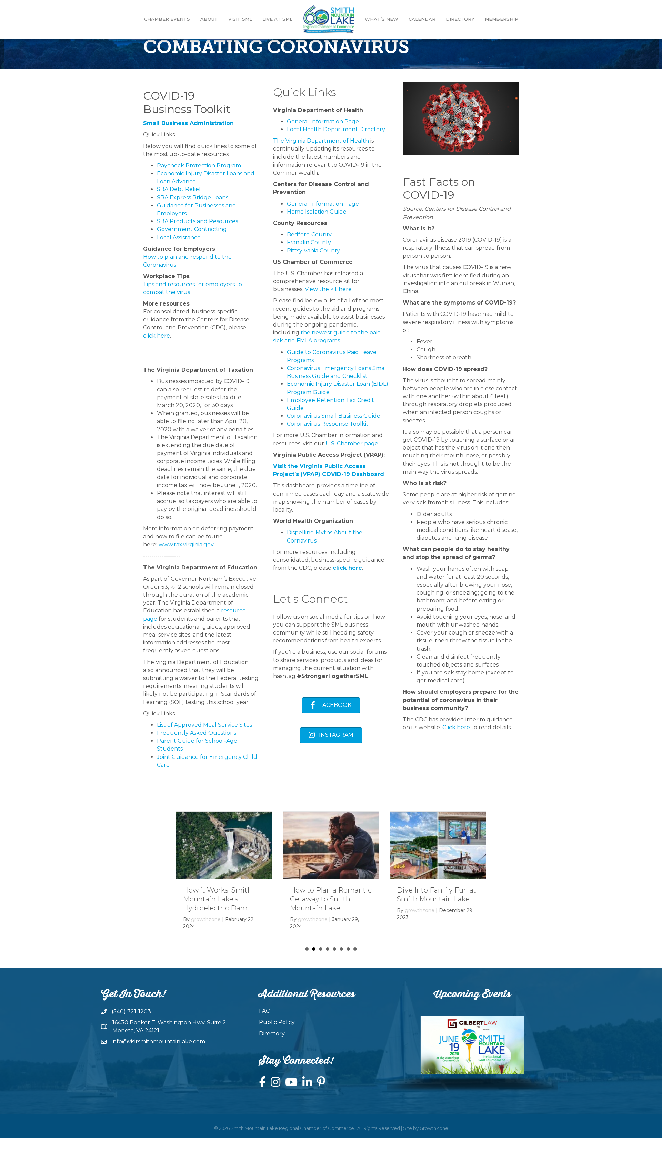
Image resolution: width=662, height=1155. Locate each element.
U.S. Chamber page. (353, 443)
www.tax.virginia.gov (186, 544)
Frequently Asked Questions (196, 733)
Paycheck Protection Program (199, 165)
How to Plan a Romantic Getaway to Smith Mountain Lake (331, 899)
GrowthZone (434, 1128)
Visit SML (240, 19)
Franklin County (309, 242)
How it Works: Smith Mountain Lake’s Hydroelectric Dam (217, 899)
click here (156, 335)
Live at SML (277, 19)
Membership (501, 19)
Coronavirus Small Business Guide (333, 416)
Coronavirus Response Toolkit (328, 424)
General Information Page (323, 121)
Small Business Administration (188, 123)
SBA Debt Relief (179, 189)
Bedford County (309, 234)
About (209, 19)
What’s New (381, 19)
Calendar (422, 19)
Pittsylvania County (313, 250)
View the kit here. (329, 289)
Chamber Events (167, 19)
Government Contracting (192, 229)
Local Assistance (179, 237)
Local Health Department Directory (336, 129)
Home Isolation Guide (317, 211)
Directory (460, 19)
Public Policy (277, 1022)
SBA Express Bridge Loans (192, 197)
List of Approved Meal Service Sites (204, 725)
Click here (456, 727)
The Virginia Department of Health (321, 140)
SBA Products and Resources (197, 221)
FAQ (265, 1011)
